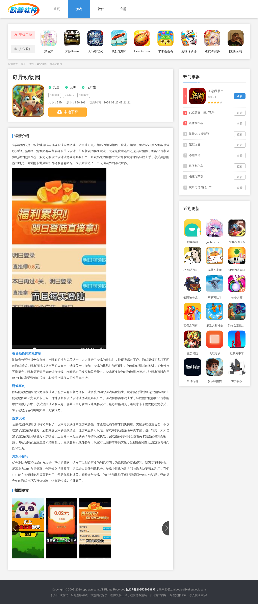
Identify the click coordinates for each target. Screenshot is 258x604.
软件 (101, 9)
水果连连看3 (165, 52)
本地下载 (71, 112)
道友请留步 (212, 51)
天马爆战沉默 (95, 52)
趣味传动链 (189, 51)
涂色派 (48, 51)
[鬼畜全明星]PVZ (235, 52)
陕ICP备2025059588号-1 (142, 589)
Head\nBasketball (142, 51)
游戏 (79, 9)
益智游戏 (42, 64)
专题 (123, 9)
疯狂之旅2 (119, 51)
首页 (56, 9)
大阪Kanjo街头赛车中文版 (72, 52)
